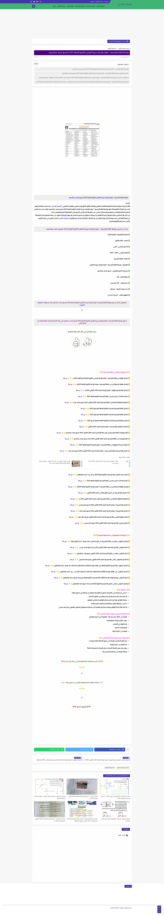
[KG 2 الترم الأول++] (88, 913)
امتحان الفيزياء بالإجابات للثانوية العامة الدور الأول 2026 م (115, 820)
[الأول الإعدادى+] (100, 911)
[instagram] (31, 1)
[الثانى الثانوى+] (118, 911)
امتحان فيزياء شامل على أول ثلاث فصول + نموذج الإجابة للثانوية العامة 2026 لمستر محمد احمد (54, 462)
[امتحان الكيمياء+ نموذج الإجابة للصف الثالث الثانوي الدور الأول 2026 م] (49, 809)
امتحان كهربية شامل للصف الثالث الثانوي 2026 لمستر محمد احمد (103, 462)
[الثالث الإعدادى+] (82, 911)
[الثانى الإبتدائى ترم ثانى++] (54, 911)
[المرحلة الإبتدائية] (73, 911)
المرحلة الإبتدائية (80, 6)
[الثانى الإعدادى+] (91, 911)
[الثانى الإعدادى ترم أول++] (88, 911)
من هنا (65, 378)
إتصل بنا (106, 2)
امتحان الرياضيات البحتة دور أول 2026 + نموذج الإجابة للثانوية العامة (49, 797)
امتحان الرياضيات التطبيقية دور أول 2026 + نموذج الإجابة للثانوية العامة (115, 797)
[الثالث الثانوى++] (106, 911)
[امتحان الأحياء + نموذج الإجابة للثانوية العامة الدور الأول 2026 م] (82, 787)
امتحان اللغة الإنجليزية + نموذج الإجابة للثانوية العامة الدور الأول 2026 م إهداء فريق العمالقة (82, 820)
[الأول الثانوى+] (127, 911)
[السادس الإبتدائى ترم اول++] (118, 913)
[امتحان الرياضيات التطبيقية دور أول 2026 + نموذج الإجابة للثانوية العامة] (114, 787)
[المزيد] (81, 913)
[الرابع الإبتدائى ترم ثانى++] (36, 911)
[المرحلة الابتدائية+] (106, 913)
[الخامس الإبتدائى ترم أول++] (127, 913)
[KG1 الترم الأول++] (97, 913)
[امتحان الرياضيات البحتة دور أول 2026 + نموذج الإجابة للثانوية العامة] (49, 787)
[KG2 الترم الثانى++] (85, 913)
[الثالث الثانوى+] (109, 911)
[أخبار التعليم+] (78, 913)
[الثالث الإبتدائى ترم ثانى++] (45, 911)
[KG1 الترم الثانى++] (94, 913)
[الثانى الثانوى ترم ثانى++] (112, 911)
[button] (109, 749)
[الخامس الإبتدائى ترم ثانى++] (124, 913)
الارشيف (92, 2)
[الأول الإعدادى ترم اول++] (97, 911)
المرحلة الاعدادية (90, 6)
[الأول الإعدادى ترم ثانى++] (94, 911)
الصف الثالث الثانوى (123, 49)
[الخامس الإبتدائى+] (130, 913)
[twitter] (37, 1)
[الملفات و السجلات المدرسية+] (66, 913)
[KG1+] (100, 913)
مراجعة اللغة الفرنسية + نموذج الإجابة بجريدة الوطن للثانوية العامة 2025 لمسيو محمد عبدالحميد (100, 69)
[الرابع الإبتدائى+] (42, 911)
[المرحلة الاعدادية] (103, 911)
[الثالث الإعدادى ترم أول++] (79, 911)
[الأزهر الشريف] (112, 913)
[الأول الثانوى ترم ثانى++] (121, 911)
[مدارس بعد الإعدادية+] (63, 913)
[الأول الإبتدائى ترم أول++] (66, 911)
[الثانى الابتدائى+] (60, 911)
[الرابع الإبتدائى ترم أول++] (39, 911)
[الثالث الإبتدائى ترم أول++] (48, 911)
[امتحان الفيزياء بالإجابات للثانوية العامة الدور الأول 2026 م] (114, 809)
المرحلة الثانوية (101, 6)
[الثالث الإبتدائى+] (51, 911)
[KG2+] (91, 913)
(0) (35, 57)
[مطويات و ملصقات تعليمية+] (69, 913)
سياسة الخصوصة (99, 2)
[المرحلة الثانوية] (130, 911)
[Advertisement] (82, 24)
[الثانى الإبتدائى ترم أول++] (57, 911)
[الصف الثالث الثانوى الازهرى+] (109, 913)
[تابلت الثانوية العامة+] (75, 913)
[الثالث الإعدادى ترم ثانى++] (76, 911)
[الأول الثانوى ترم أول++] (124, 911)
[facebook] (40, 1)
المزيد (54, 6)
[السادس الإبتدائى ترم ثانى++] (115, 913)
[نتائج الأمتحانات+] (60, 913)
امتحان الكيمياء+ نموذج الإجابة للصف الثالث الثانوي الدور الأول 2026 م (50, 820)
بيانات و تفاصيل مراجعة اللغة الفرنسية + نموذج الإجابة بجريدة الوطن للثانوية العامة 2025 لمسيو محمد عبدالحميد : (95, 73)
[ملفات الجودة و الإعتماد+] (72, 913)
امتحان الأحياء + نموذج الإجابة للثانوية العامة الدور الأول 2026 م (83, 797)
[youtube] (34, 1)
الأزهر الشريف (70, 6)
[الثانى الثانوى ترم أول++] (115, 911)
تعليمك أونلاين (125, 4)
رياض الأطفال (61, 6)
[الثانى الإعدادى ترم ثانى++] (85, 911)
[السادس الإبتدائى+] (121, 913)
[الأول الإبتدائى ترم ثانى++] (63, 911)
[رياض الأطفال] (103, 913)
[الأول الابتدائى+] (70, 911)
